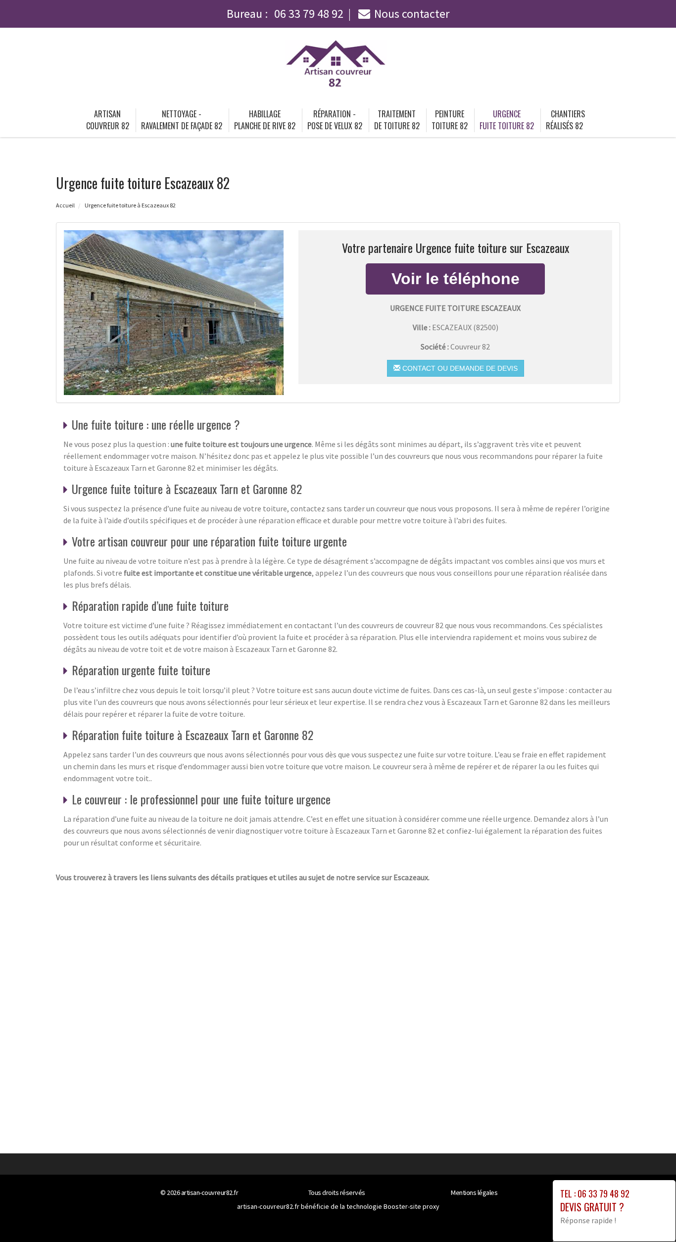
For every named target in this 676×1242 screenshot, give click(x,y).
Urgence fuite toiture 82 (507, 120)
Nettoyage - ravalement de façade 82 (181, 120)
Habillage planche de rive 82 (264, 120)
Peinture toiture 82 (450, 120)
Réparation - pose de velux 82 (334, 120)
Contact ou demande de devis (459, 368)
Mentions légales (474, 1192)
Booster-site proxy (411, 1206)
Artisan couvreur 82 (107, 120)
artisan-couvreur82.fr (210, 1192)
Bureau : (285, 13)
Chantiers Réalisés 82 (565, 120)
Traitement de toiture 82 (397, 120)
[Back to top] (648, 1214)
